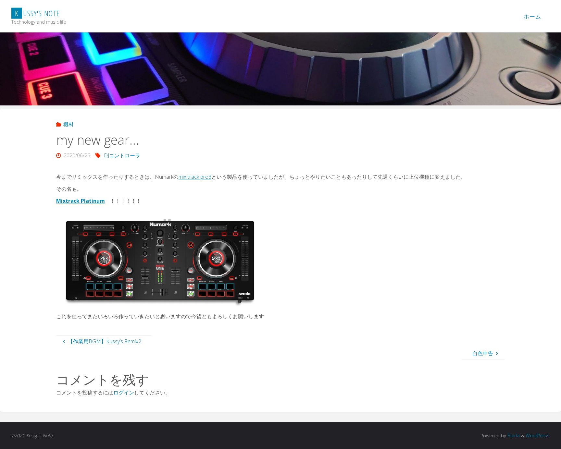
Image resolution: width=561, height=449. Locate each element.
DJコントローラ (122, 155)
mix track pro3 (195, 176)
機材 (68, 124)
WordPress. (538, 435)
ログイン (123, 392)
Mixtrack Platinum (80, 200)
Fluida (513, 435)
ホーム (532, 16)
